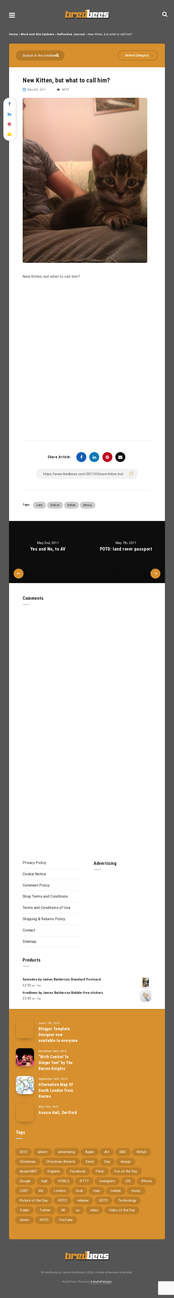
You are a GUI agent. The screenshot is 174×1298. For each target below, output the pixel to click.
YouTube (65, 1220)
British (142, 1152)
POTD (62, 1200)
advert (43, 1152)
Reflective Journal (71, 34)
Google (25, 1181)
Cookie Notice (34, 874)
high (44, 1181)
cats (39, 505)
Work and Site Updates (37, 34)
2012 (23, 1152)
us (78, 1210)
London (60, 1191)
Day (107, 1162)
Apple (89, 1152)
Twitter (45, 1210)
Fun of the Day (126, 1171)
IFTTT (84, 1181)
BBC (123, 1152)
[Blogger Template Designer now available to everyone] (25, 1029)
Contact (29, 930)
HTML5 (63, 1181)
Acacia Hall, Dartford (58, 1112)
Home (13, 34)
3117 (65, 89)
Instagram (107, 1181)
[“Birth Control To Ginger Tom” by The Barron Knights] (25, 1057)
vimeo (24, 1220)
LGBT (24, 1191)
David (90, 1162)
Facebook (77, 1171)
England (54, 1171)
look (79, 1191)
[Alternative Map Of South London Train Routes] (25, 1085)
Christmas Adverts (60, 1162)
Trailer (24, 1210)
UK (63, 1210)
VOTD (44, 1220)
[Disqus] (87, 661)
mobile (116, 1191)
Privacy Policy (34, 863)
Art (106, 1152)
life (41, 1191)
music (136, 1191)
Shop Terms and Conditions (45, 896)
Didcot (55, 505)
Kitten (71, 505)
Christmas (28, 1162)
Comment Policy (36, 885)
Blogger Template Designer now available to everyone (58, 1034)
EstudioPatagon (101, 1281)
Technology (127, 1200)
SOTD (103, 1200)
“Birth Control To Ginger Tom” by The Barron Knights (56, 1062)
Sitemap (29, 941)
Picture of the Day (34, 1200)
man (96, 1191)
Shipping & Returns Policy (44, 919)
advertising (66, 1152)
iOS (128, 1181)
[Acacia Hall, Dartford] (25, 1113)
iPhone (146, 1181)
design (126, 1162)
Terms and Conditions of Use (46, 908)
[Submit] (58, 55)
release (83, 1200)
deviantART (28, 1171)
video (94, 1210)
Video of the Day (122, 1210)
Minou (87, 505)
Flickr (100, 1171)
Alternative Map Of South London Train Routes (56, 1090)
